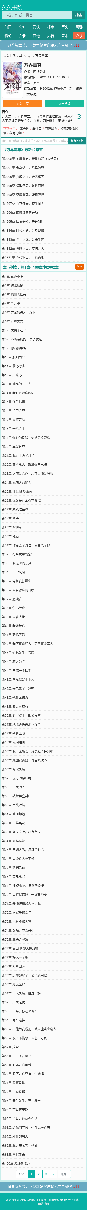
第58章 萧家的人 (13, 787)
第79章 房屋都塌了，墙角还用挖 (24, 975)
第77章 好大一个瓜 (15, 957)
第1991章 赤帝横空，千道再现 (23, 257)
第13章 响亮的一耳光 (16, 383)
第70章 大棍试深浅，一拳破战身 (24, 894)
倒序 (80, 267)
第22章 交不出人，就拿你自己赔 (24, 464)
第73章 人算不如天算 (16, 921)
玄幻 (22, 26)
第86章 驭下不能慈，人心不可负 (24, 1038)
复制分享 (77, 140)
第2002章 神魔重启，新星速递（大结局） (31, 158)
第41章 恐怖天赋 (13, 634)
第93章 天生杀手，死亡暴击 (21, 1100)
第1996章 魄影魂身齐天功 (20, 212)
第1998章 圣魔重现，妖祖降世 (23, 194)
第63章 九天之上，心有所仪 (21, 831)
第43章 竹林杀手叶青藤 (18, 652)
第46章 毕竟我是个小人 (18, 679)
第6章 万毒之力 (12, 321)
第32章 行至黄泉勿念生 (18, 554)
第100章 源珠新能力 (16, 1163)
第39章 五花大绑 (13, 616)
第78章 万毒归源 (13, 966)
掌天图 (24, 128)
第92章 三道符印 (13, 1091)
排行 (50, 35)
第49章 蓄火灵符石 (15, 706)
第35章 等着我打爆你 (16, 581)
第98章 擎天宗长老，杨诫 (19, 1145)
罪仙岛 (37, 128)
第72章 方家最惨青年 (16, 912)
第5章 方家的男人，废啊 (19, 312)
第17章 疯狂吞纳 (13, 419)
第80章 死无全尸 (13, 984)
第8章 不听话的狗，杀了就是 (22, 339)
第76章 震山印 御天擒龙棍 (20, 948)
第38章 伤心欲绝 (13, 607)
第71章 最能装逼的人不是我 (21, 903)
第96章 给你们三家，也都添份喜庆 (26, 1127)
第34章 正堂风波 (13, 572)
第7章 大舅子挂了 (14, 330)
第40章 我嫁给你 (13, 625)
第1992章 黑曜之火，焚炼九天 (23, 248)
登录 (79, 35)
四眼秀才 (39, 71)
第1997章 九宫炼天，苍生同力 (23, 203)
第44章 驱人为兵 (13, 661)
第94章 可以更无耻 (15, 1109)
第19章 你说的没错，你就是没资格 (26, 437)
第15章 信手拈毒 (13, 401)
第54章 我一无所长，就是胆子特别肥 (27, 751)
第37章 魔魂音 (12, 598)
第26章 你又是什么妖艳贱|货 (21, 500)
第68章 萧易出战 (13, 876)
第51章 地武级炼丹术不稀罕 (21, 724)
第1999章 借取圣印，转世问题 (23, 185)
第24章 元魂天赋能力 (16, 482)
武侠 (36, 26)
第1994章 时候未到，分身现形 (23, 230)
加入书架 (22, 103)
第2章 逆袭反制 (12, 285)
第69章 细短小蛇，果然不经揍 (23, 885)
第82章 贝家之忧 (13, 1002)
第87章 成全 (10, 1046)
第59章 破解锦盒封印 (16, 796)
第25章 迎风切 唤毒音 (17, 491)
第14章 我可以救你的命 (18, 392)
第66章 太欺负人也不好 (18, 858)
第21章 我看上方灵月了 (18, 455)
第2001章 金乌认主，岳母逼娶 (23, 167)
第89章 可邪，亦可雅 (16, 1064)
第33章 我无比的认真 (16, 563)
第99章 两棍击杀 (13, 1154)
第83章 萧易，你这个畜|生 (20, 1011)
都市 (50, 26)
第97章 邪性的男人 (15, 1136)
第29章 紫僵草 (12, 527)
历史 (64, 26)
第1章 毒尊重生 (12, 276)
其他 (36, 35)
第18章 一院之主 (13, 428)
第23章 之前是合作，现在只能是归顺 (27, 473)
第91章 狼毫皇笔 (13, 1082)
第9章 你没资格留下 (15, 348)
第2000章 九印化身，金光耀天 (23, 176)
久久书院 (12, 7)
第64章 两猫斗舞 (13, 840)
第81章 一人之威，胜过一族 (21, 993)
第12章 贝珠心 (12, 374)
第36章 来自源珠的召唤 (18, 590)
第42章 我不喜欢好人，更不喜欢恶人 (27, 643)
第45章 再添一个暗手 (16, 670)
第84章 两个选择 (13, 1020)
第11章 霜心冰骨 (13, 366)
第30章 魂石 (10, 536)
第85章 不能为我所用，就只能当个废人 (29, 1029)
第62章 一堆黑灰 (13, 822)
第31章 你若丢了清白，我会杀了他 (26, 545)
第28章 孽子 (10, 518)
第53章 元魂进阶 (13, 742)
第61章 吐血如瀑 (13, 814)
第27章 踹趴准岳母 (15, 509)
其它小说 (25, 55)
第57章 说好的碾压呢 (16, 778)
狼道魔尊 (51, 128)
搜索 (78, 14)
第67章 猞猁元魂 (13, 867)
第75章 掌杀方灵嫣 (15, 939)
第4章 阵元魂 (11, 303)
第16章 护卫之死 (13, 410)
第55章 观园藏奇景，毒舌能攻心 (24, 760)
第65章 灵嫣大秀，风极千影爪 (23, 849)
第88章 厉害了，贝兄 (16, 1055)
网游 (79, 26)
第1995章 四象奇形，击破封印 (23, 221)
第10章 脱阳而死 (13, 357)
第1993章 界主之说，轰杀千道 (23, 239)
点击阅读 (64, 103)
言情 (22, 35)
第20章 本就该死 (13, 446)
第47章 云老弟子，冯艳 (18, 688)
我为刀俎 (15, 133)
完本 (64, 35)
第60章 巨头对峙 (13, 805)
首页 (8, 26)
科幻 (8, 35)
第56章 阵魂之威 (13, 769)
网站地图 (43, 1204)
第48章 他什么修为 (15, 697)
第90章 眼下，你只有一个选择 (23, 1073)
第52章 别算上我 (13, 733)
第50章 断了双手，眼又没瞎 (21, 715)
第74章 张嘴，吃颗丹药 (18, 930)
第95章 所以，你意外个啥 (19, 1118)
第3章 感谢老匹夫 (14, 294)
